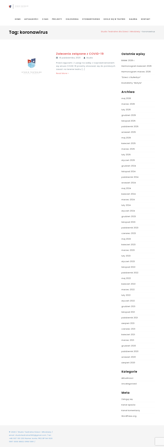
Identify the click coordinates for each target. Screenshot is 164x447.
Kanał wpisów (128, 405)
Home (18, 19)
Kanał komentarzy (130, 410)
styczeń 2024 (128, 211)
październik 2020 (130, 351)
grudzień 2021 (128, 306)
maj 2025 (126, 137)
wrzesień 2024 (128, 182)
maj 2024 (126, 188)
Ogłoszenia (72, 19)
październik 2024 (130, 177)
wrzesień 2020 (128, 357)
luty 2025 (126, 154)
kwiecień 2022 (128, 284)
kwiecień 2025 (128, 143)
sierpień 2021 (128, 323)
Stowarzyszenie (91, 19)
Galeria (133, 19)
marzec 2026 (128, 104)
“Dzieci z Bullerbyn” (131, 77)
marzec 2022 (128, 289)
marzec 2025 (128, 149)
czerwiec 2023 (128, 233)
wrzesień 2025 (128, 132)
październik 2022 (129, 272)
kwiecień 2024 (128, 194)
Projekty (57, 19)
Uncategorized (129, 383)
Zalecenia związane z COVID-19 (80, 54)
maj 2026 (126, 98)
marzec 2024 (128, 199)
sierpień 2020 (128, 362)
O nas (45, 19)
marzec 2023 (128, 250)
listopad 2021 (128, 312)
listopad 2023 (128, 222)
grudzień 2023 (128, 216)
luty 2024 (126, 205)
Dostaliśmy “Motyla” (131, 83)
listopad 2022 (128, 267)
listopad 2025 (128, 121)
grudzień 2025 (128, 115)
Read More (62, 73)
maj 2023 (126, 239)
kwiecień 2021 (128, 334)
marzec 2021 (127, 340)
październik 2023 (129, 227)
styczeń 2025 (128, 160)
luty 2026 (126, 109)
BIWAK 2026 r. (128, 60)
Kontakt (145, 19)
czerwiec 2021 (128, 329)
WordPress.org (128, 416)
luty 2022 (126, 295)
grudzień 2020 (128, 346)
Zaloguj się (127, 399)
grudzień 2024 (128, 166)
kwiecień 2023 (128, 244)
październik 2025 (130, 126)
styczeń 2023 (128, 261)
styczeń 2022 (128, 301)
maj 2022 (126, 278)
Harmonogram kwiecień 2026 (136, 66)
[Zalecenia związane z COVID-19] (31, 66)
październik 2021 (129, 317)
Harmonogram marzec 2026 (136, 71)
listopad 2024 (128, 171)
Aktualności (31, 19)
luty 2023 (126, 256)
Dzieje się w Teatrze (114, 19)
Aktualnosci (127, 378)
